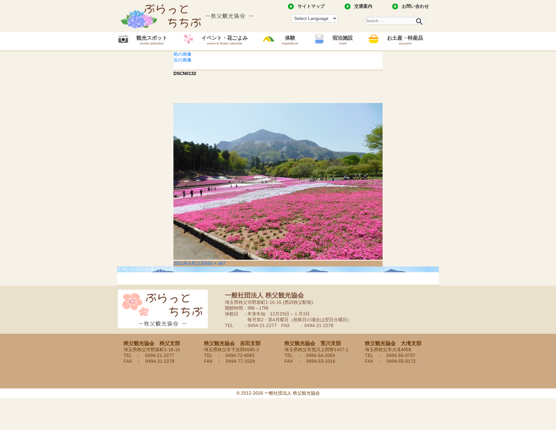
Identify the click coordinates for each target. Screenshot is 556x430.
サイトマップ (311, 6)
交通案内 (363, 6)
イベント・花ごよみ (224, 40)
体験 (290, 40)
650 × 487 (215, 263)
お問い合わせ (415, 6)
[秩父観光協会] (188, 16)
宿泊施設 (342, 40)
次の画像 (182, 59)
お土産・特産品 (405, 40)
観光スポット (151, 40)
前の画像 (182, 54)
